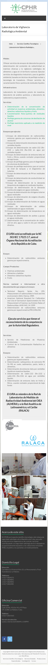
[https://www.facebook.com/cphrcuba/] (4, 639)
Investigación (26, 661)
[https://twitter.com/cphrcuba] (9, 639)
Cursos (34, 661)
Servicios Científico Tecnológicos (13, 659)
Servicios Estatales (30, 659)
